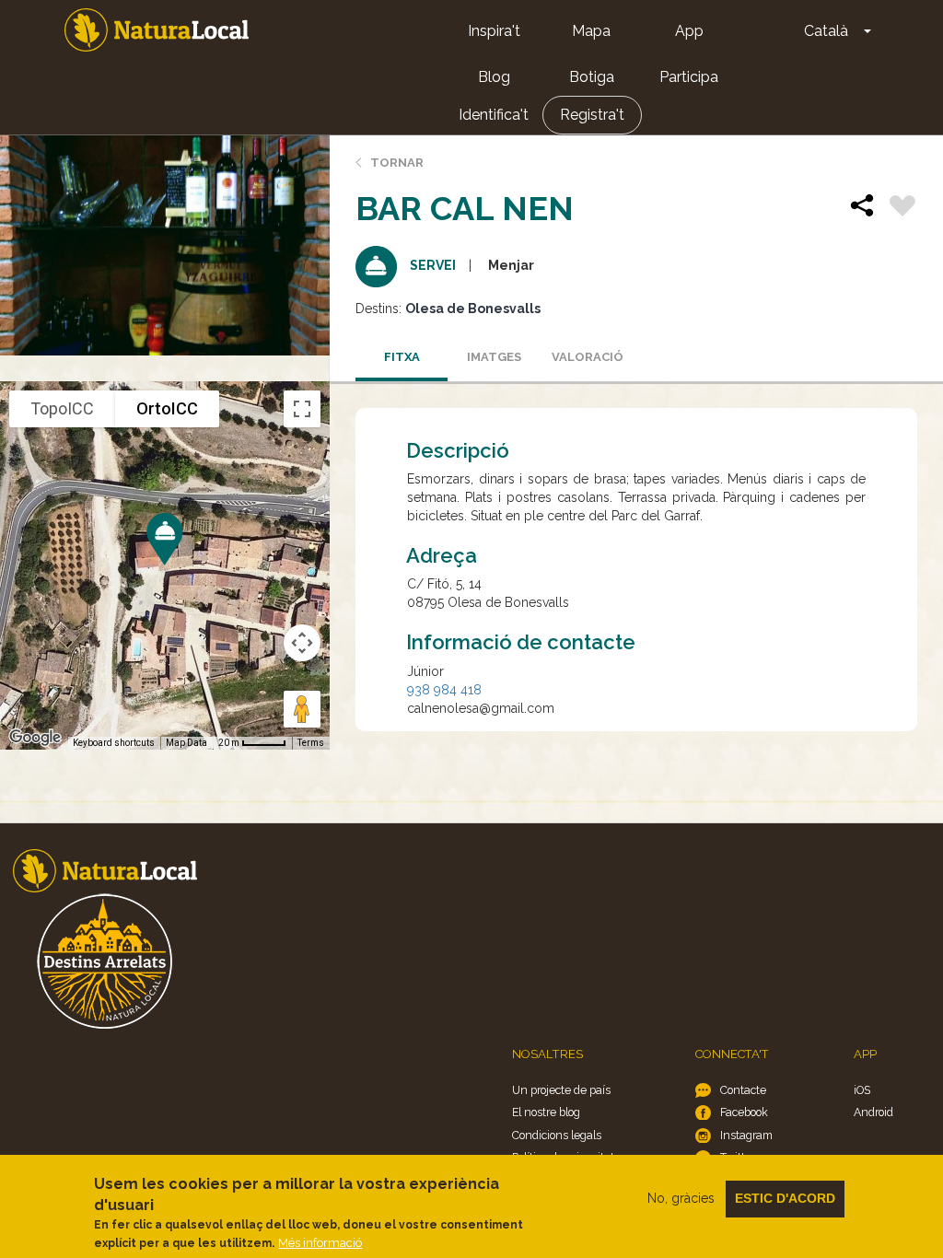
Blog (494, 77)
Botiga (591, 77)
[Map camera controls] (302, 642)
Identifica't (494, 114)
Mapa (591, 31)
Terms (310, 743)
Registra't (592, 114)
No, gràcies (681, 1198)
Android (873, 1112)
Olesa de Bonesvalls (473, 308)
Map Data (186, 743)
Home (156, 30)
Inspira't (494, 31)
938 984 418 (444, 689)
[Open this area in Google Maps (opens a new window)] (35, 738)
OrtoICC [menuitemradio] (167, 408)
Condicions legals (556, 1135)
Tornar (397, 162)
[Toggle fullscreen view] (302, 408)
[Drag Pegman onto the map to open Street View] (302, 709)
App (689, 31)
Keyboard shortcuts (114, 743)
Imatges (494, 357)
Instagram (746, 1135)
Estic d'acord (785, 1198)
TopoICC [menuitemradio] (62, 408)
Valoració (587, 357)
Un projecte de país (561, 1090)
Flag (902, 208)
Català (826, 31)
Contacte (743, 1090)
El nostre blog (546, 1112)
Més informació (320, 1243)
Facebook (744, 1112)
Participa (688, 77)
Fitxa (402, 357)
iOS (862, 1090)
